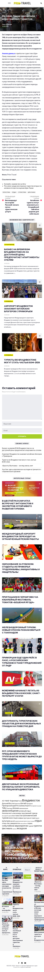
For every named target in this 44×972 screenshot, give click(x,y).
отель (4, 823)
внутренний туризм (29, 813)
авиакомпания (23, 808)
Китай (23, 803)
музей (12, 821)
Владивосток (31, 800)
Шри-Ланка (31, 192)
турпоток (38, 825)
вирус (19, 813)
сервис (30, 823)
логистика (6, 192)
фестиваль (7, 828)
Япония (16, 808)
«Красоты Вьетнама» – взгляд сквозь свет (17, 466)
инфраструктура (24, 818)
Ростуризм (33, 806)
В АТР (4, 12)
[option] (22, 848)
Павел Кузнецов (7, 24)
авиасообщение (10, 810)
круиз (37, 818)
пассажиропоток (13, 823)
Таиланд (9, 808)
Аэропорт (14, 800)
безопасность (7, 813)
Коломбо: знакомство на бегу (15, 184)
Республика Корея (23, 806)
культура (6, 821)
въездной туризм (7, 816)
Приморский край (9, 806)
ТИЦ (4, 808)
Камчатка (17, 803)
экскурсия (22, 828)
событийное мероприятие (15, 825)
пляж (21, 823)
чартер (14, 828)
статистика (22, 192)
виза (15, 813)
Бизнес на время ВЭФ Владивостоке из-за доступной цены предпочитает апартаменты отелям (21, 449)
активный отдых (25, 811)
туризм (30, 826)
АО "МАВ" (6, 801)
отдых (14, 192)
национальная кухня (21, 821)
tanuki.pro (28, 967)
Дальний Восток (8, 803)
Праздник (29, 803)
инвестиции (13, 818)
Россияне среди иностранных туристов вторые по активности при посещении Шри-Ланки (23, 187)
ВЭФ (20, 801)
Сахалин (39, 806)
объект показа (30, 821)
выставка (15, 816)
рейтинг (25, 823)
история (33, 818)
